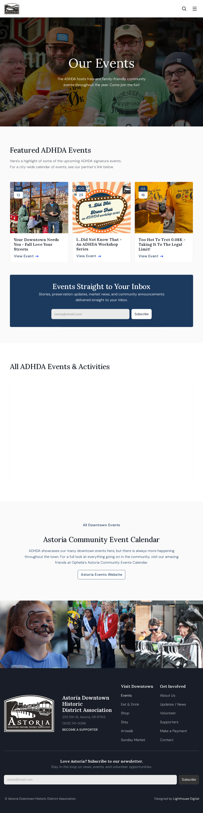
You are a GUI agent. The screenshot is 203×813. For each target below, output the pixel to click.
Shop (125, 713)
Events (126, 695)
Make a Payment (173, 731)
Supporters (169, 722)
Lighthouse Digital (186, 799)
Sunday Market (133, 739)
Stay (124, 722)
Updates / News (173, 704)
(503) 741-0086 (74, 723)
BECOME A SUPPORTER (80, 730)
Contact (166, 739)
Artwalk (127, 731)
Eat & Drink (130, 704)
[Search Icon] (184, 8)
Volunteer (168, 713)
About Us (167, 695)
